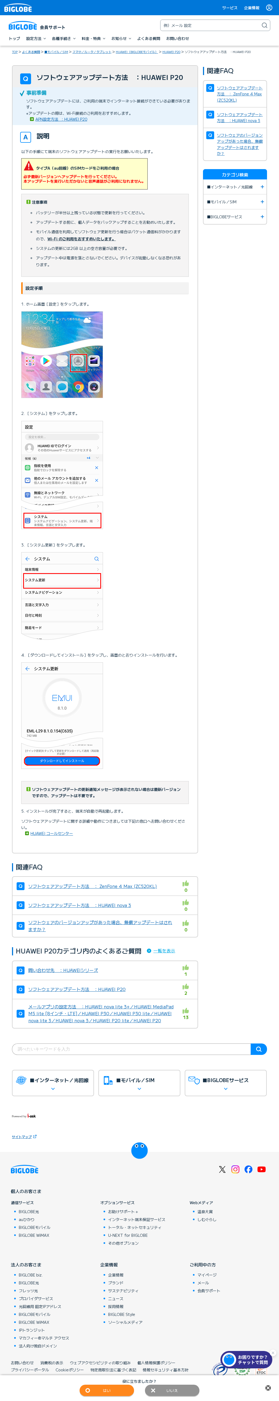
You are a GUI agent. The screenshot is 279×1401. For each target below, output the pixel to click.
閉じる (268, 1388)
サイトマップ (22, 1136)
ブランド (115, 1282)
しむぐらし (207, 1219)
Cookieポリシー (70, 1370)
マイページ (207, 1275)
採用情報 (115, 1306)
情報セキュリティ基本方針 (166, 1370)
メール (203, 1282)
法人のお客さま (26, 1264)
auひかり (27, 1219)
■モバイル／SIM (56, 51)
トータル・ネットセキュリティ (135, 1227)
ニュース (115, 1298)
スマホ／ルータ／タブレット (91, 51)
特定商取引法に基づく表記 (113, 1370)
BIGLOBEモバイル (34, 1227)
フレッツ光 (28, 1290)
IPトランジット (32, 1330)
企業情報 (251, 7)
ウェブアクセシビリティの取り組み (100, 1363)
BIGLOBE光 (29, 1211)
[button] (247, 1359)
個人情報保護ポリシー (156, 1363)
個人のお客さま (26, 1191)
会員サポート (209, 1290)
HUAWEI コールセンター (52, 833)
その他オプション (123, 1243)
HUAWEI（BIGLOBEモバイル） (137, 51)
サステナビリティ (123, 1290)
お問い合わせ (22, 1363)
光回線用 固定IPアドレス (40, 1306)
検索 (259, 1049)
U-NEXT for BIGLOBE (128, 1235)
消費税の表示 (51, 1363)
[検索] (264, 25)
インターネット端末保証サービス (136, 1219)
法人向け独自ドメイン (38, 1346)
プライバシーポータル (30, 1370)
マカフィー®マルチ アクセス (44, 1338)
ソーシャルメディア (125, 1322)
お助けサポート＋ (123, 1211)
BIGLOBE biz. (31, 1275)
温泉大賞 (205, 1211)
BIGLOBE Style (121, 1314)
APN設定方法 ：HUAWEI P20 (61, 119)
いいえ (172, 1390)
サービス (230, 7)
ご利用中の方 (203, 1264)
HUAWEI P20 (171, 51)
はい (107, 1390)
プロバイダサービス (36, 1298)
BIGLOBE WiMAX (34, 1235)
